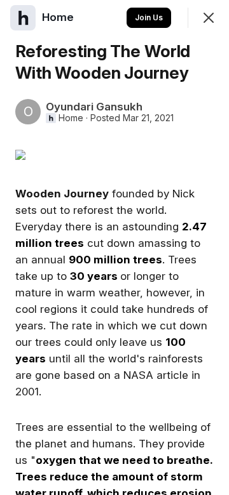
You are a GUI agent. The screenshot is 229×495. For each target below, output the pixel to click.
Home (71, 118)
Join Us (149, 17)
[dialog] (114, 247)
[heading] (59, 17)
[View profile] (23, 17)
